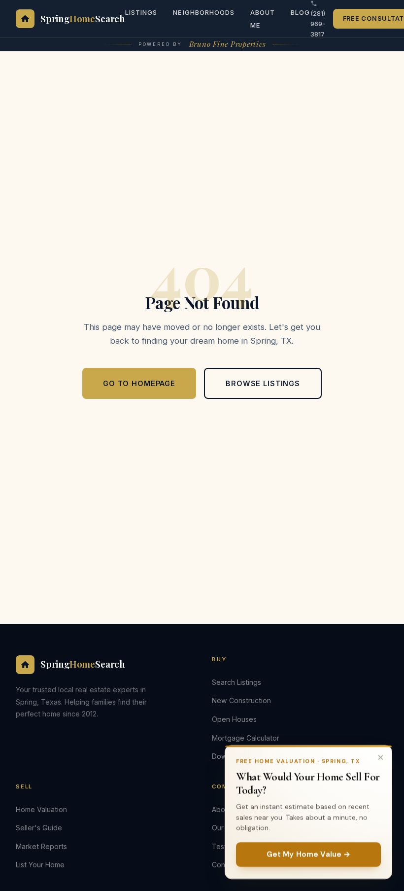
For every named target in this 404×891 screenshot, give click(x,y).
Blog (300, 12)
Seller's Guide (39, 827)
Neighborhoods (204, 12)
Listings (141, 12)
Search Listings (236, 682)
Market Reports (41, 846)
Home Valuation (41, 809)
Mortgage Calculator (245, 738)
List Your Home (40, 864)
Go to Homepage (139, 383)
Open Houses (234, 719)
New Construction (241, 700)
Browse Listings (263, 383)
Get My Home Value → (309, 854)
